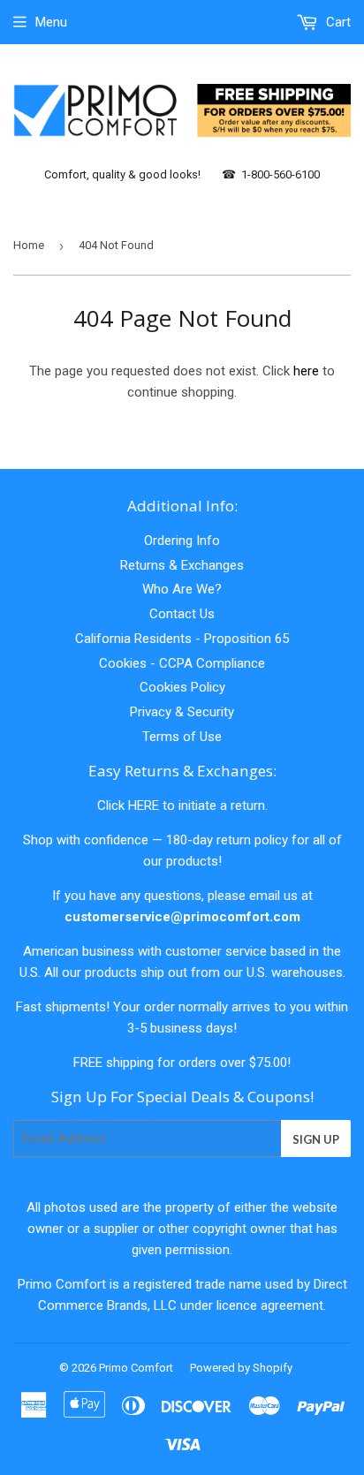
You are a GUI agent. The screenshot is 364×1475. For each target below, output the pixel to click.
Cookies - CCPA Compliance (182, 663)
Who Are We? (182, 589)
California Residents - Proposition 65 (182, 639)
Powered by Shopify (241, 1367)
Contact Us (182, 614)
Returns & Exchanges (182, 565)
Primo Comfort (136, 1367)
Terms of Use (182, 737)
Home (28, 245)
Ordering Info (182, 540)
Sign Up (315, 1139)
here (306, 371)
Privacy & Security (182, 712)
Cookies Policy (182, 687)
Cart (336, 22)
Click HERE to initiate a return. (182, 805)
